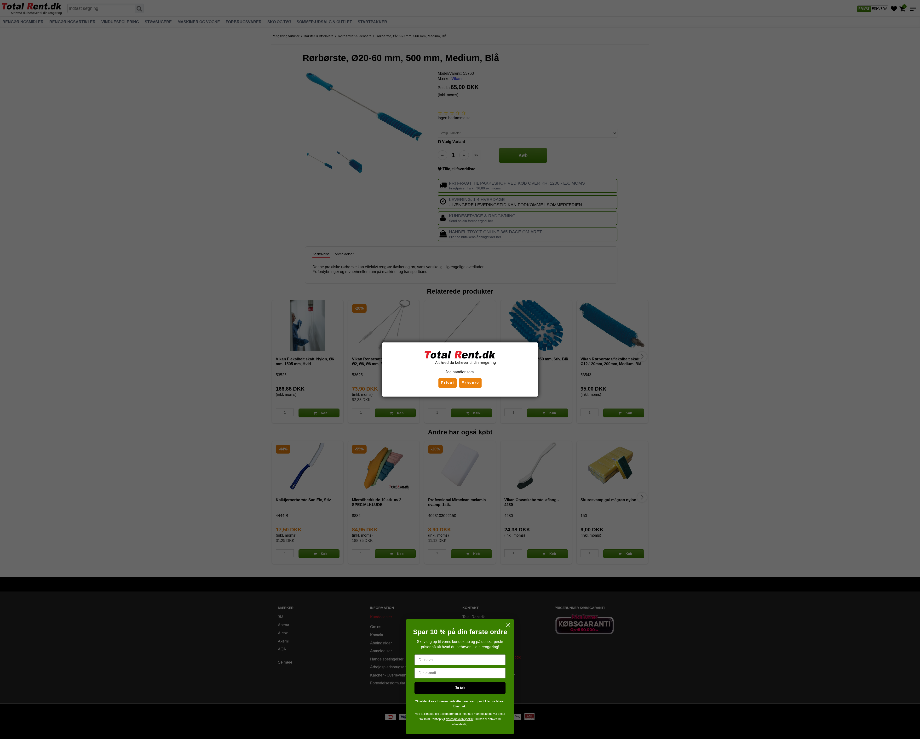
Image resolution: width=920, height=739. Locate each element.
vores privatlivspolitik (459, 719)
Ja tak (460, 688)
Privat (447, 383)
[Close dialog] (508, 625)
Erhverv (470, 383)
